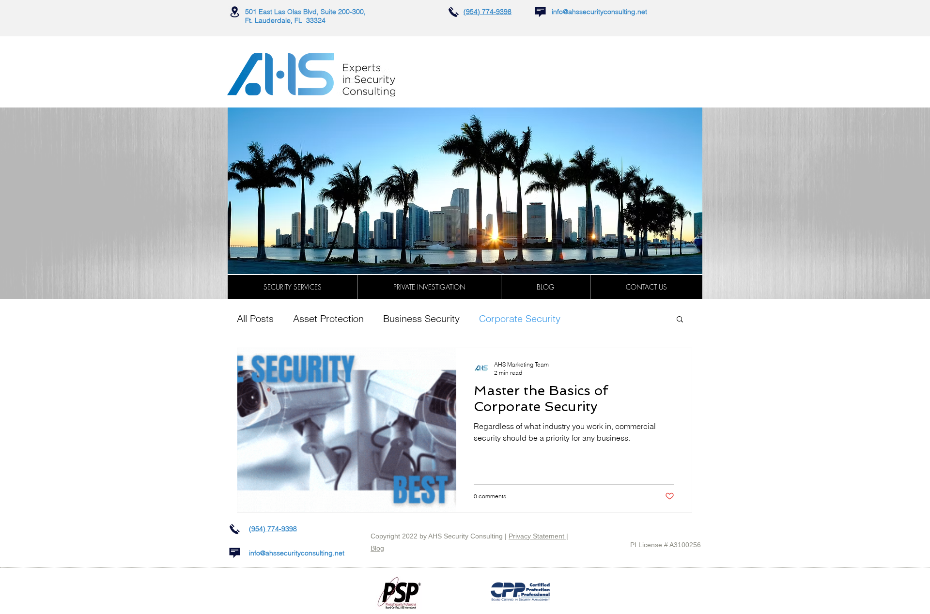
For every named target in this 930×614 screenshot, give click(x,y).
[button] (292, 287)
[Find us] (235, 12)
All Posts (255, 318)
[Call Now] (454, 12)
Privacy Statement (537, 536)
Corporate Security (519, 318)
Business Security (421, 318)
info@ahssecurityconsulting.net (599, 11)
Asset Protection (328, 318)
